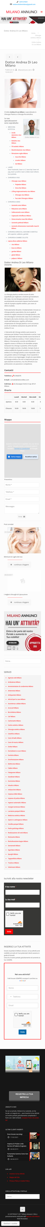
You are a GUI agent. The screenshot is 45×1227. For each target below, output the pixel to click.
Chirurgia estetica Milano (16, 729)
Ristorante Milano (14, 837)
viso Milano (15, 244)
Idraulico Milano (13, 785)
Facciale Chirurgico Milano (24, 198)
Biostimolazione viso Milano (21, 150)
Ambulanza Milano (14, 682)
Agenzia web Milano (14, 678)
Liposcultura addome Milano (17, 241)
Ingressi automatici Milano (17, 802)
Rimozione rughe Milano (20, 153)
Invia (20, 517)
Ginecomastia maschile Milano (22, 219)
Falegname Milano (14, 772)
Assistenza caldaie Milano (17, 704)
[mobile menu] (42, 12)
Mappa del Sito (14, 1177)
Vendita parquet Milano (16, 824)
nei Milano (18, 164)
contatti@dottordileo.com (19, 380)
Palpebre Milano (20, 184)
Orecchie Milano (20, 188)
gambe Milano (16, 251)
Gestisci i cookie (10, 1223)
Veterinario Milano (14, 867)
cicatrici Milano (20, 160)
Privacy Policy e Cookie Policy (19, 1181)
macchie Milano (20, 157)
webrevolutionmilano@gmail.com (24, 4)
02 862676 (17, 376)
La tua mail (10, 899)
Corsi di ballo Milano (14, 738)
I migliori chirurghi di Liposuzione (15, 594)
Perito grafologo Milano (16, 828)
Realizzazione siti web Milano (18, 833)
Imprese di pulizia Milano (16, 798)
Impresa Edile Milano (15, 794)
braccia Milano (16, 248)
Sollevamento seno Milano (20, 212)
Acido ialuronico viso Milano (16, 135)
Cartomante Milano (14, 721)
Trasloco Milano (13, 863)
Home (33, 33)
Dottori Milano (12, 747)
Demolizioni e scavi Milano (17, 751)
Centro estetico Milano (15, 725)
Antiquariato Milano (14, 695)
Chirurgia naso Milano (19, 181)
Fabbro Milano (13, 768)
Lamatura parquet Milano (16, 811)
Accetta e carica (31, 457)
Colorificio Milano (14, 734)
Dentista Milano (13, 755)
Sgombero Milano (14, 850)
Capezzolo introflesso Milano (21, 216)
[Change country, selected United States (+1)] (9, 996)
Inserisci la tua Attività (16, 1174)
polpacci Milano (17, 258)
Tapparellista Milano (15, 858)
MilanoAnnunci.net (24, 70)
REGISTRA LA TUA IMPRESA (24, 1095)
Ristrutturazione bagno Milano (18, 841)
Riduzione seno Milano (19, 209)
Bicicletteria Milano (14, 712)
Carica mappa (16, 457)
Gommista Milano (14, 781)
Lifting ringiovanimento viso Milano (23, 191)
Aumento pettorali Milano (20, 223)
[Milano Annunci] (21, 11)
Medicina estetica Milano (16, 815)
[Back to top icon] (22, 1209)
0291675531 (23, 2)
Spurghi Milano (13, 854)
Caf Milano (11, 716)
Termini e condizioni (22, 448)
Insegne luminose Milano (16, 807)
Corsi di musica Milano (15, 742)
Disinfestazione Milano (16, 759)
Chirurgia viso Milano (22, 195)
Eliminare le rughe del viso (13, 557)
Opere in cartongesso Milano (17, 820)
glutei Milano (16, 255)
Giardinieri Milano (14, 777)
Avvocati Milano (13, 708)
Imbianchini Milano (14, 790)
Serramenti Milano (14, 846)
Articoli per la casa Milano (16, 699)
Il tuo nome (10, 887)
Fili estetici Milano (18, 146)
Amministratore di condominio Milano (20, 686)
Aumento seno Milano (19, 205)
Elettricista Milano (14, 764)
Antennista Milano (14, 691)
